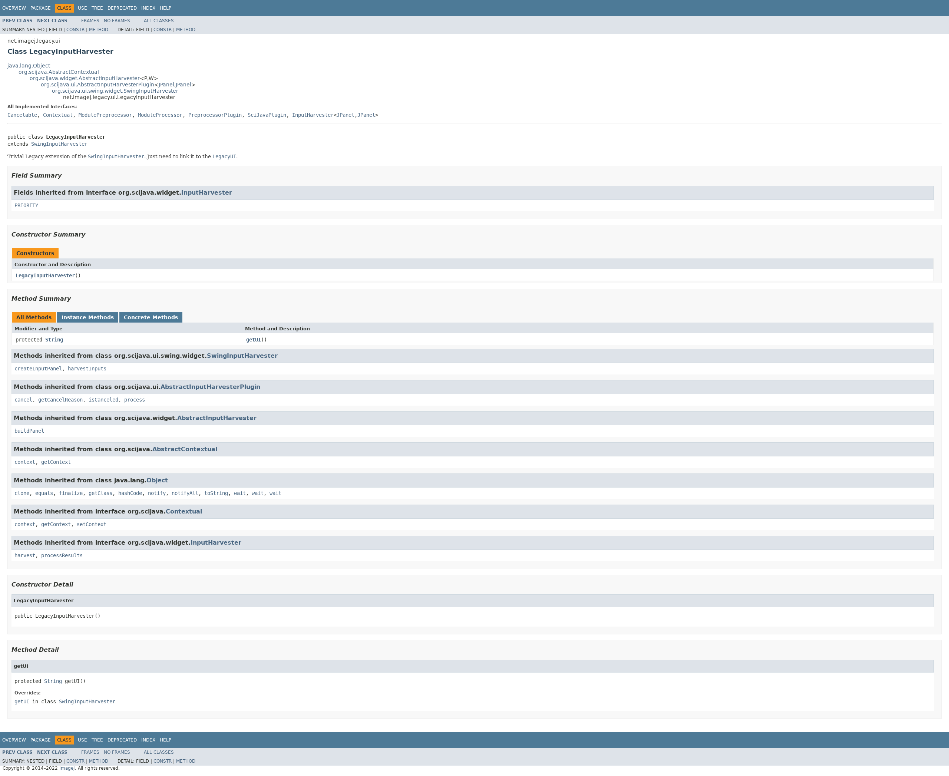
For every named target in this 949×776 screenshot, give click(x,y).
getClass (100, 493)
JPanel (166, 84)
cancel (23, 400)
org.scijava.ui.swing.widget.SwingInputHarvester (115, 91)
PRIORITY (26, 205)
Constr (75, 29)
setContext (91, 524)
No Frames (117, 20)
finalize (71, 493)
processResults (62, 555)
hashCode (130, 493)
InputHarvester (313, 115)
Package (40, 8)
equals (44, 493)
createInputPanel (38, 369)
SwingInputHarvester (59, 144)
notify (157, 493)
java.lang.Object (28, 66)
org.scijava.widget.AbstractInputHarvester (85, 78)
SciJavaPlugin (267, 115)
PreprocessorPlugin (215, 115)
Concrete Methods (151, 317)
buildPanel (29, 431)
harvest (24, 555)
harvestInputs (87, 369)
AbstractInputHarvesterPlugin (210, 386)
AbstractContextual (184, 449)
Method (98, 29)
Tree (97, 8)
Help (165, 8)
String (54, 340)
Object (157, 480)
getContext (56, 462)
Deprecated (122, 8)
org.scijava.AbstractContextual (59, 72)
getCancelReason (60, 400)
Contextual (58, 115)
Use (82, 8)
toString (216, 493)
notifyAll (185, 493)
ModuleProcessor (160, 115)
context (24, 462)
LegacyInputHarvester (45, 275)
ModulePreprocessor (105, 115)
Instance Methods (88, 317)
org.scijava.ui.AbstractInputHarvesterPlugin (97, 84)
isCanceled (103, 400)
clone (21, 493)
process (134, 400)
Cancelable (22, 115)
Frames (90, 20)
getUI (253, 340)
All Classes (159, 20)
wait (240, 493)
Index (148, 8)
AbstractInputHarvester (217, 418)
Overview (14, 8)
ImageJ (67, 768)
